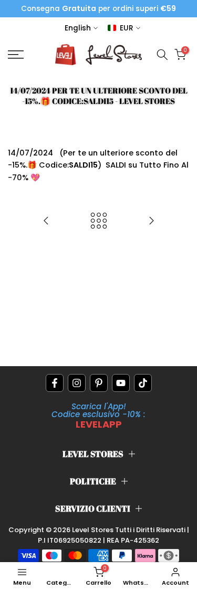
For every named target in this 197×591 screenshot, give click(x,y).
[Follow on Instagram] (77, 383)
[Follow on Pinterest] (99, 383)
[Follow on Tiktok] (143, 383)
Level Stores (93, 530)
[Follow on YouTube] (121, 383)
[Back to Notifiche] (98, 221)
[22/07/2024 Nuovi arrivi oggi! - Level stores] (151, 221)
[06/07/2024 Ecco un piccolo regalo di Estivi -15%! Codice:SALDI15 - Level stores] (46, 221)
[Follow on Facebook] (55, 383)
